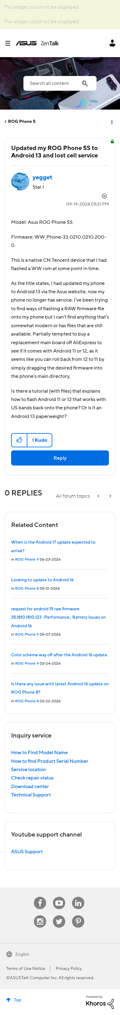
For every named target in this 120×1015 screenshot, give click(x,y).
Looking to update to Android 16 (42, 580)
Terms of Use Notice (25, 968)
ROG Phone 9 (27, 559)
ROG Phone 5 (21, 121)
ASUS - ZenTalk (37, 43)
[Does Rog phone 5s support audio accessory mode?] (99, 496)
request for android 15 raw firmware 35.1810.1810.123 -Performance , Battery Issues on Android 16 (58, 617)
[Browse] (10, 43)
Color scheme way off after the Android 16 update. (59, 655)
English (22, 954)
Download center (30, 786)
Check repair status (32, 778)
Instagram (40, 915)
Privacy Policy (69, 968)
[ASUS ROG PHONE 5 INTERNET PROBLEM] (109, 496)
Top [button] (17, 1000)
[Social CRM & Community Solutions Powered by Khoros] (100, 1002)
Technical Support (31, 795)
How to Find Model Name (39, 753)
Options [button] (111, 121)
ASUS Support (27, 852)
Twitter (59, 915)
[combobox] (60, 83)
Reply (60, 458)
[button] (19, 440)
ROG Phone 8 (27, 588)
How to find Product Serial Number (49, 761)
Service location (28, 769)
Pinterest (78, 915)
